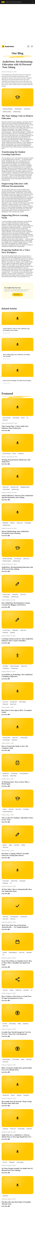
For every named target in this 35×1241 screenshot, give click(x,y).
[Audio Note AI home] (8, 46)
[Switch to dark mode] (28, 46)
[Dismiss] (33, 2)
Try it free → (17, 294)
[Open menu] (32, 46)
